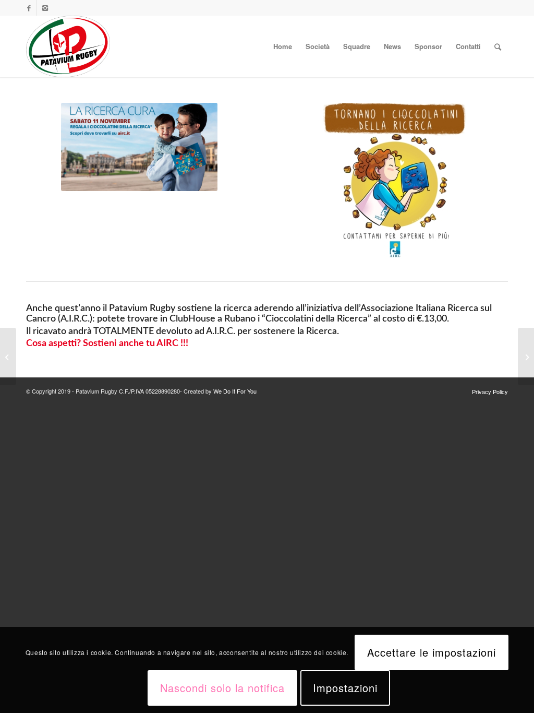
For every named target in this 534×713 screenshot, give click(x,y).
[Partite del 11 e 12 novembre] (8, 356)
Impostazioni (345, 687)
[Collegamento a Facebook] (29, 8)
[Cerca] (498, 46)
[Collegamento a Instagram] (45, 8)
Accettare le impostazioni (431, 652)
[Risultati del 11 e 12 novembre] (526, 356)
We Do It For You (235, 391)
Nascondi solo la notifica (222, 687)
